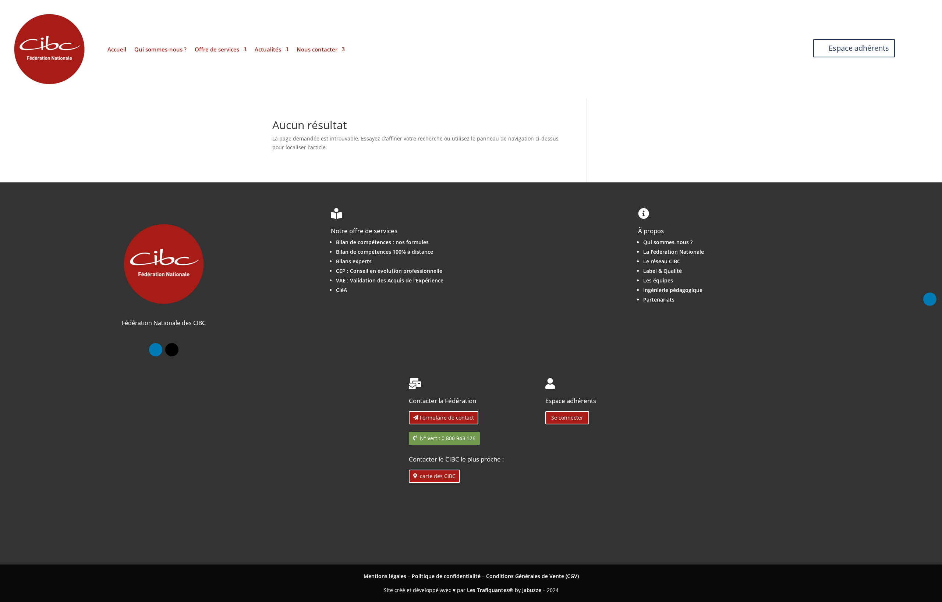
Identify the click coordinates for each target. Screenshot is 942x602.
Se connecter (567, 417)
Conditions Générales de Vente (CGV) (532, 576)
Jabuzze (531, 590)
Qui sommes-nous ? (160, 50)
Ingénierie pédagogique (672, 289)
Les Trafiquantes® (490, 590)
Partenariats (658, 299)
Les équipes (658, 280)
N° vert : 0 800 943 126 (447, 438)
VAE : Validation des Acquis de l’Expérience (389, 280)
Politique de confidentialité (446, 576)
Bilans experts (354, 261)
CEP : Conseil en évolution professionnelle (389, 270)
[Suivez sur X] (171, 349)
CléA (341, 289)
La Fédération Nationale (673, 251)
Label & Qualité (662, 270)
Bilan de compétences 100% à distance (384, 251)
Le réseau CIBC (661, 261)
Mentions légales (385, 576)
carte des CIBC (438, 476)
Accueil (116, 50)
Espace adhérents (859, 48)
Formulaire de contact (447, 417)
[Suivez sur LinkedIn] (155, 349)
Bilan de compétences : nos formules (382, 242)
